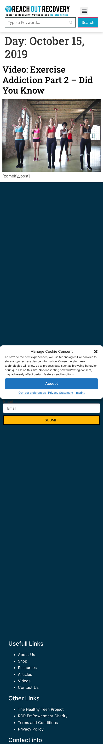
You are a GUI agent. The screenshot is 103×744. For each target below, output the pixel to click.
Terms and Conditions (38, 722)
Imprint (80, 392)
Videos (24, 680)
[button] (95, 351)
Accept (51, 383)
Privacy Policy (31, 729)
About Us (26, 654)
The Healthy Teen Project (41, 709)
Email (8, 401)
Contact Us (28, 687)
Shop (22, 661)
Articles (25, 674)
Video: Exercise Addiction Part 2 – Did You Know (47, 79)
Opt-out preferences (32, 392)
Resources (27, 667)
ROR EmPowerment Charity (43, 715)
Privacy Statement (60, 392)
